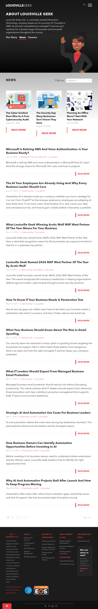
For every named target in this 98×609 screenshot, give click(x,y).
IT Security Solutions (48, 541)
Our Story (11, 37)
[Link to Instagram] (56, 606)
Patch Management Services (48, 559)
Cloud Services (29, 548)
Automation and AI (28, 417)
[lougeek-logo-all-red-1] (12, 536)
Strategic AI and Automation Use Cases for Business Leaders (48, 412)
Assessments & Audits (47, 554)
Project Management (67, 561)
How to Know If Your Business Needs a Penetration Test (44, 300)
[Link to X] (45, 606)
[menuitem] (83, 5)
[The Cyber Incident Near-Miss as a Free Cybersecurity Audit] (18, 101)
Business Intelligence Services (67, 547)
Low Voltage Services (67, 564)
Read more (18, 130)
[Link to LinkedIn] (52, 606)
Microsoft (42, 157)
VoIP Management (30, 557)
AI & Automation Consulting (65, 553)
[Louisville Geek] (19, 5)
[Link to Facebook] (49, 606)
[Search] (83, 5)
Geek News (37, 270)
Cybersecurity (27, 191)
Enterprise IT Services (28, 539)
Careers (32, 37)
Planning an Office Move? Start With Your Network (77, 116)
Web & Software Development (65, 542)
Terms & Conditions (68, 603)
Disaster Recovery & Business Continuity (48, 548)
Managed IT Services (29, 157)
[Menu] (88, 5)
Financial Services (84, 541)
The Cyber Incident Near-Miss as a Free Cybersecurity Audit (17, 116)
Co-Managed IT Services (29, 544)
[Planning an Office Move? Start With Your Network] (79, 101)
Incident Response (48, 544)
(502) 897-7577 (11, 593)
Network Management (28, 553)
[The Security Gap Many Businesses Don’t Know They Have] (49, 101)
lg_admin (54, 157)
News (22, 37)
